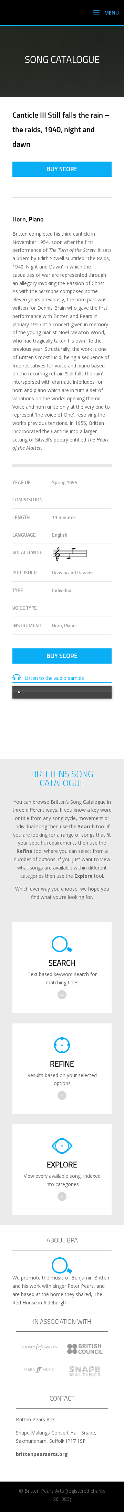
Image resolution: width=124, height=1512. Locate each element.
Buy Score (62, 168)
